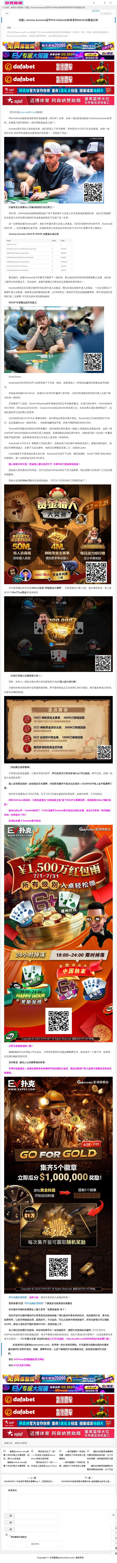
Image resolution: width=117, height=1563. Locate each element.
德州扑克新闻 (21, 1443)
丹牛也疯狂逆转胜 (34, 1303)
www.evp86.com (27, 112)
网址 (9, 1530)
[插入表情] (110, 1515)
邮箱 (10, 1523)
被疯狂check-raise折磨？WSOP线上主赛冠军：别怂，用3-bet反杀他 (16, 1466)
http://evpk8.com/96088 (78, 1339)
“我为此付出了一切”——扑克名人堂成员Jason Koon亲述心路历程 (44, 1466)
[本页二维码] (113, 1553)
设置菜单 (96, 11)
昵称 (10, 1516)
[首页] (113, 1528)
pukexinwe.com (40, 1345)
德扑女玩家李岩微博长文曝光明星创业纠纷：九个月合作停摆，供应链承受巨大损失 (100, 1469)
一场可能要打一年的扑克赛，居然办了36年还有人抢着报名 (72, 1466)
